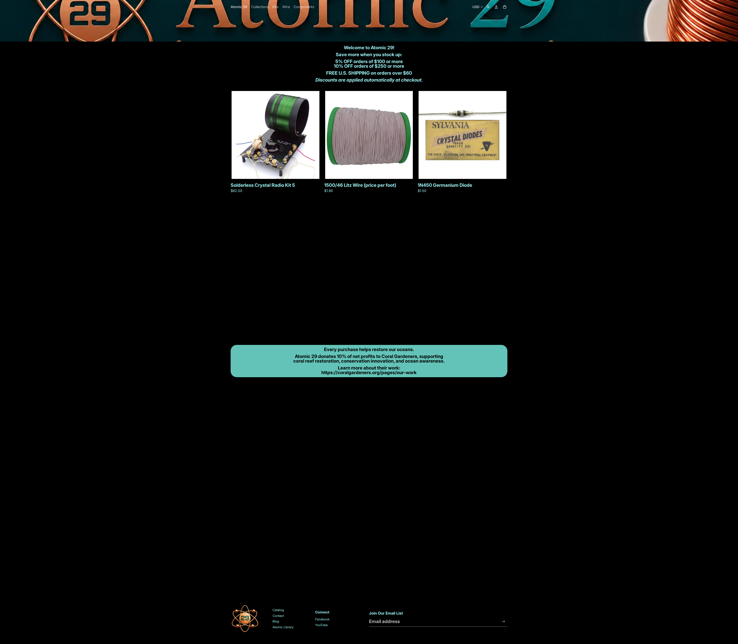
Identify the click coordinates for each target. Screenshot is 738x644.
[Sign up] (503, 621)
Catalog (278, 610)
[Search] (488, 7)
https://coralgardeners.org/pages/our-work (369, 372)
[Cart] (504, 7)
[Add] (313, 172)
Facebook (322, 619)
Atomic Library (283, 627)
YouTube (321, 625)
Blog (276, 621)
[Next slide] (313, 135)
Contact (278, 616)
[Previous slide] (237, 135)
